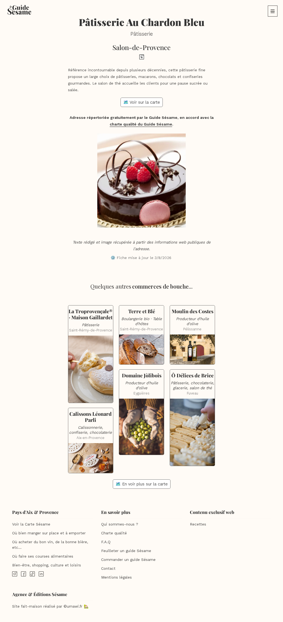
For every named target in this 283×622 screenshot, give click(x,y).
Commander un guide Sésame (128, 559)
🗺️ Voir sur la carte (141, 102)
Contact (108, 568)
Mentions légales (116, 577)
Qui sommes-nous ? (119, 524)
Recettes (198, 524)
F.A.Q (106, 542)
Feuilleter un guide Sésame (126, 550)
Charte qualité (114, 533)
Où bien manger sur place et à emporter (49, 533)
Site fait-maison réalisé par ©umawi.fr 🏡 (50, 606)
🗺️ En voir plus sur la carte (142, 484)
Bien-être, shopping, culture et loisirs (46, 565)
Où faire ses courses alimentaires (42, 556)
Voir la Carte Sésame (31, 524)
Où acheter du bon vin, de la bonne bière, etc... (50, 545)
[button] (272, 11)
